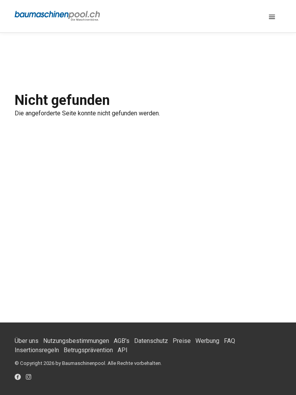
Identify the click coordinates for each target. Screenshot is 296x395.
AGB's (122, 340)
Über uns (27, 340)
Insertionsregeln (37, 350)
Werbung (207, 340)
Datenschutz (151, 340)
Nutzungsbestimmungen (76, 340)
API (123, 350)
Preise (182, 340)
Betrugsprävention (88, 350)
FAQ (229, 340)
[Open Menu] (272, 16)
